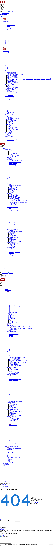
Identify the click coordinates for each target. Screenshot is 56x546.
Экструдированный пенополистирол (16, 221)
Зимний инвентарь (12, 239)
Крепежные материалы (13, 376)
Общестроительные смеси (14, 250)
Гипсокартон (11, 230)
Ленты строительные (13, 176)
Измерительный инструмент (14, 198)
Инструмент (9, 193)
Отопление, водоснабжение (12, 207)
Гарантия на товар (3, 519)
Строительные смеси (11, 247)
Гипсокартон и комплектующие (13, 229)
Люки (10, 208)
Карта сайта (2, 515)
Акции (4, 265)
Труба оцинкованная (13, 163)
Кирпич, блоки (10, 256)
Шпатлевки (11, 253)
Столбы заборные (12, 259)
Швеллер (9, 172)
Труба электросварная (13, 166)
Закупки (4, 267)
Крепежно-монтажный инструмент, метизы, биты (18, 200)
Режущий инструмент (13, 203)
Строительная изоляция (11, 218)
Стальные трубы (10, 159)
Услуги (1, 511)
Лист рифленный (12, 156)
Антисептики (11, 191)
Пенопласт (11, 225)
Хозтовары (11, 238)
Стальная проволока (11, 171)
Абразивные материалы (13, 195)
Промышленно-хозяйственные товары (14, 237)
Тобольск (6, 473)
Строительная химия (11, 188)
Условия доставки (3, 518)
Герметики (11, 192)
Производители (3, 514)
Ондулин (11, 181)
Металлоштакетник (12, 262)
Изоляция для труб (12, 219)
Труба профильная (12, 161)
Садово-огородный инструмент (15, 241)
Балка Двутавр (9, 158)
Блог (1, 512)
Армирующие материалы (12, 242)
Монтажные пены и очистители (15, 189)
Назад (6, 288)
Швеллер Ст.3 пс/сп (13, 173)
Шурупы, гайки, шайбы (13, 215)
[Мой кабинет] (1, 274)
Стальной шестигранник (11, 170)
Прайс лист (5, 268)
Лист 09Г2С (11, 152)
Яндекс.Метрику (19, 543)
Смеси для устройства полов (14, 252)
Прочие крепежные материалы (15, 214)
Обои (10, 177)
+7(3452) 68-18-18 (3, 14)
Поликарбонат (12, 233)
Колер (10, 184)
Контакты (4, 266)
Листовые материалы (11, 232)
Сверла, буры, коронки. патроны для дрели (17, 197)
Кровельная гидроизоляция (14, 179)
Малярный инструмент (13, 196)
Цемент (10, 249)
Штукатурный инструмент (14, 206)
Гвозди (10, 216)
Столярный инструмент (13, 204)
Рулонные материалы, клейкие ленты (14, 226)
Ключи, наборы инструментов (15, 199)
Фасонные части (12, 209)
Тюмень (6, 474)
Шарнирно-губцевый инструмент (15, 205)
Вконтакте (6, 486)
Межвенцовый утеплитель (14, 224)
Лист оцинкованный (13, 153)
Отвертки (11, 201)
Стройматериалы (8, 174)
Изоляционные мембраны (14, 182)
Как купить (2, 516)
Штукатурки (11, 254)
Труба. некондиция (12, 164)
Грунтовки (11, 248)
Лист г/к (10, 151)
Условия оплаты (3, 517)
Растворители (11, 190)
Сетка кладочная (12, 246)
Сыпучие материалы (11, 255)
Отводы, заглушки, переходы (14, 210)
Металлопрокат (8, 149)
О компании (2, 508)
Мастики (11, 180)
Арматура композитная (13, 243)
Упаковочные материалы (13, 227)
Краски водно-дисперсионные (15, 185)
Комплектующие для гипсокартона (15, 231)
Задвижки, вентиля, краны (14, 211)
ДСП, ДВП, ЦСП (12, 235)
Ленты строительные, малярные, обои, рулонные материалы (18, 175)
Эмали (10, 186)
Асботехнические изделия (14, 220)
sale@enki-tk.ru (4, 484)
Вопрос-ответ (3, 513)
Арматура (9, 157)
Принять (51, 544)
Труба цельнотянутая (13, 165)
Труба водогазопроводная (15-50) (15, 160)
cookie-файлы (25, 543)
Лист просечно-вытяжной (14, 155)
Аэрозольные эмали (13, 187)
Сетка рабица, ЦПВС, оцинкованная (16, 261)
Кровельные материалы (11, 178)
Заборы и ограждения (13, 440)
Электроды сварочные (13, 194)
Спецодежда (11, 240)
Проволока (11, 245)
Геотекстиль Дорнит (13, 222)
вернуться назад (35, 503)
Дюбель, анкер (12, 217)
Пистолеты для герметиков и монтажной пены (18, 202)
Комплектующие (12, 244)
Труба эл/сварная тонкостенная (15, 162)
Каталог (4, 148)
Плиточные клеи (12, 251)
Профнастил (11, 260)
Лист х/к (10, 154)
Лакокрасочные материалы (12, 183)
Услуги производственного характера (14, 448)
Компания (2, 507)
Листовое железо (10, 150)
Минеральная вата (12, 223)
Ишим (6, 472)
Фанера (10, 234)
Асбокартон (11, 236)
